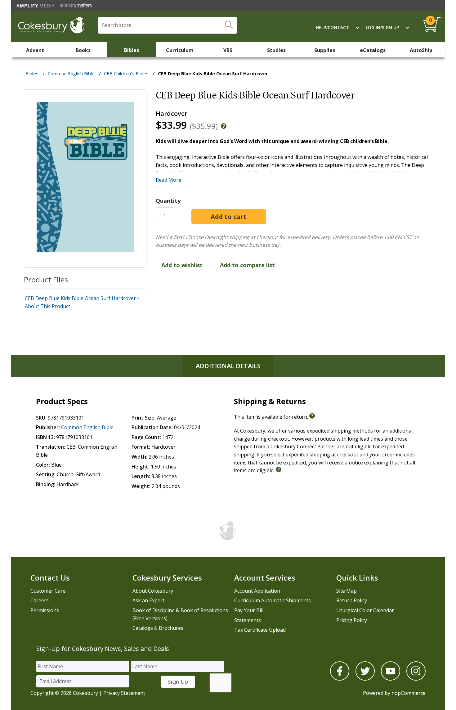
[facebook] (339, 678)
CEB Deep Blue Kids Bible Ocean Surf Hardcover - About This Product (82, 302)
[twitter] (365, 678)
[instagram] (416, 678)
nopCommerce (408, 693)
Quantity (168, 200)
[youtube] (390, 678)
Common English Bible (87, 427)
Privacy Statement (124, 693)
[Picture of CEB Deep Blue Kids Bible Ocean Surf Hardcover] (85, 262)
